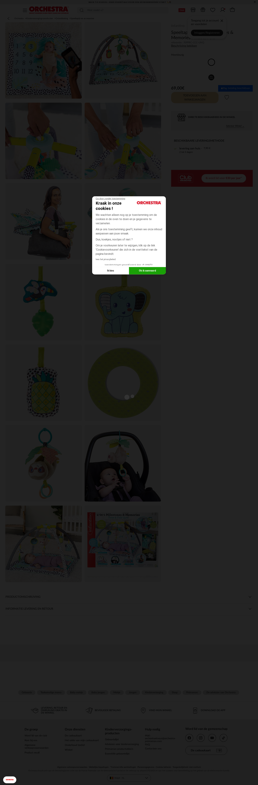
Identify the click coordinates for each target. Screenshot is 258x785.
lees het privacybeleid (106, 259)
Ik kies (110, 270)
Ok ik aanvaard (147, 270)
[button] (9, 779)
